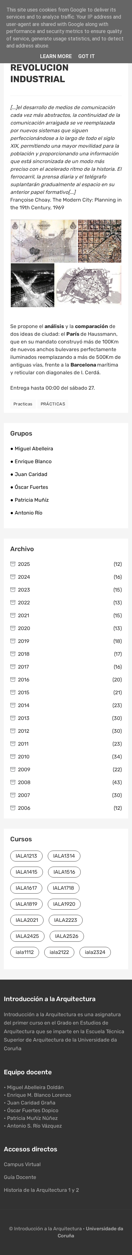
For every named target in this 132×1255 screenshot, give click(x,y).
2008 (70, 782)
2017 (70, 667)
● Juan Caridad (28, 474)
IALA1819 (26, 904)
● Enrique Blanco (31, 461)
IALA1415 (26, 872)
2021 (70, 615)
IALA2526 (66, 936)
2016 (70, 680)
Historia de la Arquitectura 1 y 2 (41, 1190)
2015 (70, 692)
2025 (70, 564)
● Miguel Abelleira (31, 449)
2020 (70, 628)
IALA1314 (64, 856)
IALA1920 (64, 904)
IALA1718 (63, 888)
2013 (70, 718)
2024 (70, 577)
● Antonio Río (26, 513)
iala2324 (95, 952)
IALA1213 (26, 856)
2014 (70, 705)
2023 (70, 590)
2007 (70, 795)
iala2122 (59, 952)
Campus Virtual (22, 1164)
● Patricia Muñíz (29, 500)
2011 (70, 744)
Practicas (23, 404)
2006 (70, 808)
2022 (70, 603)
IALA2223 (65, 920)
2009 (70, 769)
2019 (70, 641)
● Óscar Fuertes (29, 487)
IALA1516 (64, 872)
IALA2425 (27, 936)
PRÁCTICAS (53, 404)
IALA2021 (27, 920)
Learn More (56, 56)
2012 (70, 731)
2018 (70, 654)
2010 (70, 757)
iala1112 (25, 952)
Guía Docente (20, 1177)
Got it (86, 56)
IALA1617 (26, 888)
